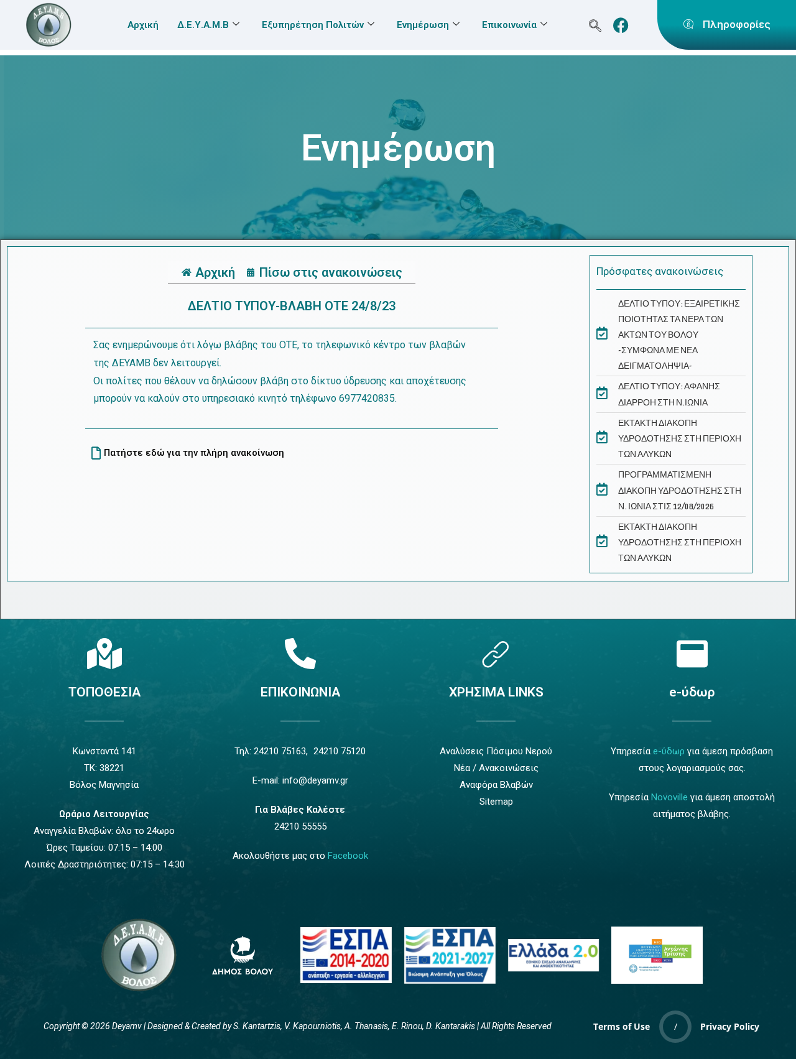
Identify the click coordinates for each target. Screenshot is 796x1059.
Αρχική (143, 24)
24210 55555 (300, 826)
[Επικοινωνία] (300, 653)
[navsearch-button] (595, 25)
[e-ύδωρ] (692, 653)
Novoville (669, 797)
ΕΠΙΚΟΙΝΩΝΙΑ (300, 692)
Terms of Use (621, 1026)
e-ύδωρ (692, 692)
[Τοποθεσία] (104, 653)
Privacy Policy (729, 1026)
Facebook (348, 855)
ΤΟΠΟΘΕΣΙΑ (104, 692)
